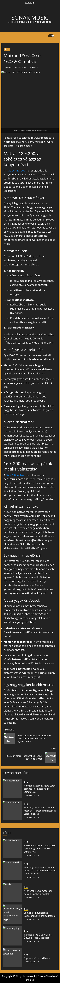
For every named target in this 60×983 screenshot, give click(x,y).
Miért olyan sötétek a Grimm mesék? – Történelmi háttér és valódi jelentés (40, 810)
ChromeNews (45, 976)
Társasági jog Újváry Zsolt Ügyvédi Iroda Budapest (37, 936)
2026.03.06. (30, 817)
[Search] (57, 35)
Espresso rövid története (37, 958)
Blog (7, 49)
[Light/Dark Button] (51, 35)
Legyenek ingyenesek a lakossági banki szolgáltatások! (40, 914)
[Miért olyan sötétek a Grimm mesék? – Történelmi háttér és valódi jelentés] (12, 810)
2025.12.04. (30, 962)
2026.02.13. (30, 941)
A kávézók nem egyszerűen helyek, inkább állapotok (38, 892)
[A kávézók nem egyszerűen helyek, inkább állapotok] (12, 892)
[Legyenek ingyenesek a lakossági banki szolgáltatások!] (12, 914)
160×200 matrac (15, 475)
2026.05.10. (30, 796)
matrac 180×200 (15, 170)
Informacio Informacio (15, 67)
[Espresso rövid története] (12, 957)
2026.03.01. (30, 897)
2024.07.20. (33, 67)
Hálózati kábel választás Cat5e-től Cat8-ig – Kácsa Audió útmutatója (40, 789)
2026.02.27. (30, 919)
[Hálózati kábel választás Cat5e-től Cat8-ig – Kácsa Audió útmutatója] (12, 788)
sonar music (30, 17)
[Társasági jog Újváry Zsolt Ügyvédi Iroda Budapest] (12, 936)
